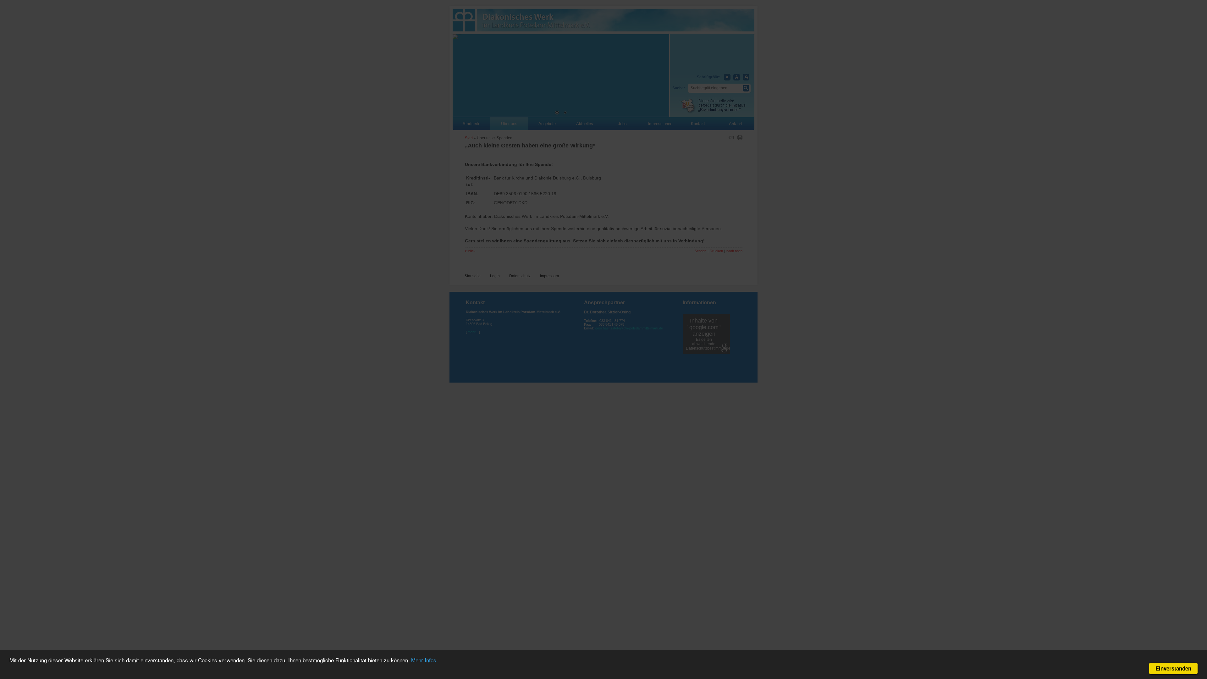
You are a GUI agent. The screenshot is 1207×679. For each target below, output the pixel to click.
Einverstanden (1173, 668)
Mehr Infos (423, 660)
